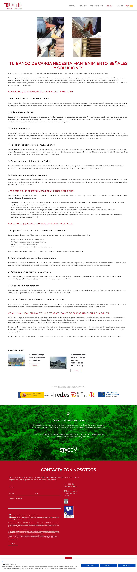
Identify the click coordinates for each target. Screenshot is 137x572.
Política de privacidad (22, 515)
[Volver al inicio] (13, 6)
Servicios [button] (83, 6)
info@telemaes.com (70, 486)
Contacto (119, 6)
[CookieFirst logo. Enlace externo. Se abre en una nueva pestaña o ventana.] (2, 562)
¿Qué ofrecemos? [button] (96, 6)
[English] (128, 6)
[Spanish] (131, 6)
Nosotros (72, 6)
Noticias (109, 6)
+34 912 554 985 (69, 484)
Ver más (34, 365)
